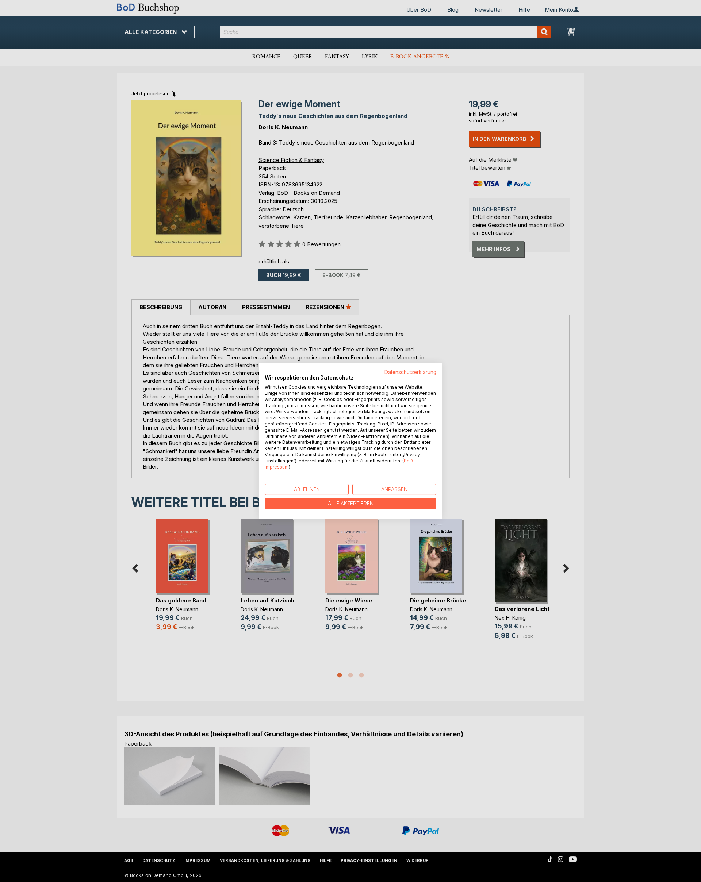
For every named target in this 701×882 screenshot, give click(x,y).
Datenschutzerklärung (410, 372)
